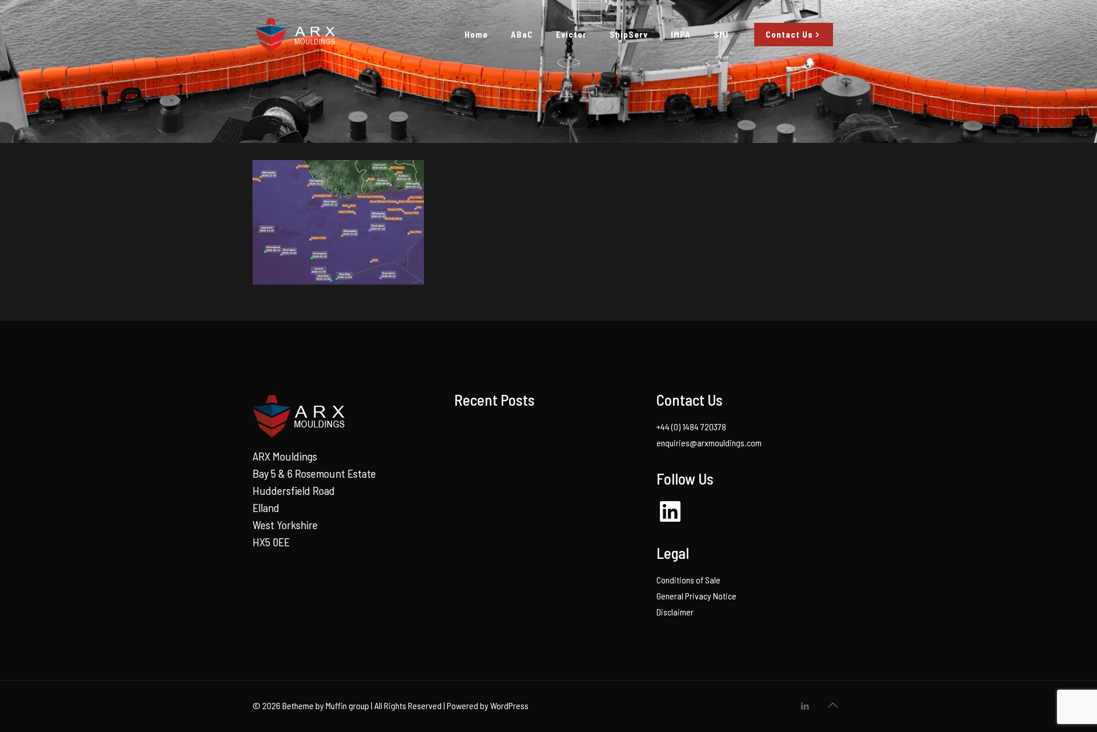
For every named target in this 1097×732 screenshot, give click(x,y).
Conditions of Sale (688, 579)
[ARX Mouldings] (294, 34)
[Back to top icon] (832, 705)
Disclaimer (675, 611)
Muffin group (347, 705)
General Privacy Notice (696, 595)
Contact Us (789, 34)
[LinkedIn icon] (804, 706)
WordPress (509, 705)
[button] (338, 222)
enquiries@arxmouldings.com (709, 442)
